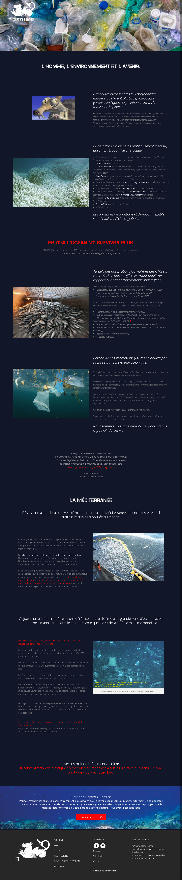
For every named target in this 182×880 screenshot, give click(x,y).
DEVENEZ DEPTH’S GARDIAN (67, 861)
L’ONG (57, 850)
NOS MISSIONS (61, 855)
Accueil (57, 845)
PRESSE (96, 850)
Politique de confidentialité (105, 870)
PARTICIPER (59, 866)
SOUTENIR (58, 840)
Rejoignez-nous (87, 817)
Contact (97, 861)
